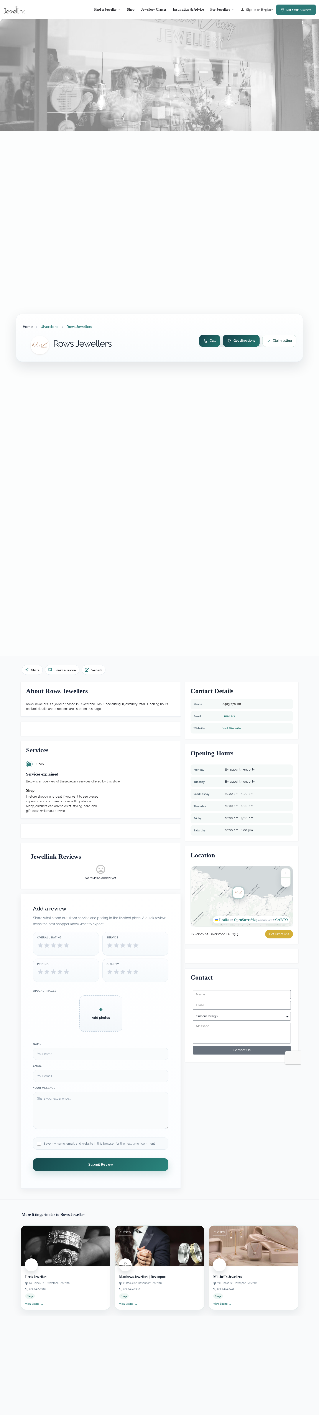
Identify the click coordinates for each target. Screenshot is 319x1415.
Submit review (100, 1164)
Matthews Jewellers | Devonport (142, 1277)
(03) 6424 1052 (131, 1288)
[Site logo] (14, 9)
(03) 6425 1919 (37, 1288)
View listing (34, 1303)
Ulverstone (50, 327)
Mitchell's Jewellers (227, 1277)
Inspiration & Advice (188, 9)
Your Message (44, 1087)
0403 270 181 (231, 704)
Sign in (251, 9)
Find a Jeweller (105, 9)
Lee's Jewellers (36, 1277)
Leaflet (223, 920)
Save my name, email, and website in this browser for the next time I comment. (100, 1143)
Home (28, 327)
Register (267, 9)
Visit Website (231, 728)
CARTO (281, 920)
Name (37, 1043)
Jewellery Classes (153, 9)
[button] (241, 896)
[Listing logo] (40, 345)
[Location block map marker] (238, 893)
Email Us (228, 716)
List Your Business (298, 9)
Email (37, 1065)
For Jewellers (220, 9)
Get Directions (279, 934)
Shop (131, 9)
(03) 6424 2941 (225, 1288)
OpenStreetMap (246, 920)
